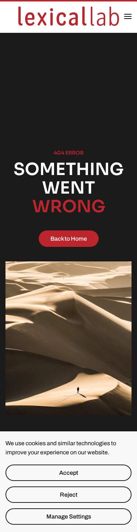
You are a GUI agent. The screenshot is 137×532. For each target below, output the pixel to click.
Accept (68, 473)
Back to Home (68, 239)
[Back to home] (69, 16)
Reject (68, 495)
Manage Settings (68, 516)
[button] (128, 16)
